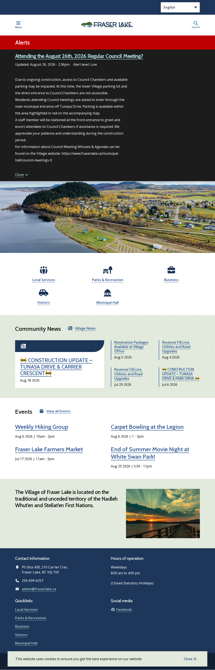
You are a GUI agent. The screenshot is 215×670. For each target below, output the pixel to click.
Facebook (124, 609)
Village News (85, 328)
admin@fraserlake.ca (39, 589)
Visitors (43, 302)
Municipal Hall (107, 302)
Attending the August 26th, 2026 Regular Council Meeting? (79, 56)
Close (188, 659)
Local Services (43, 279)
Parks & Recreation (107, 279)
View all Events (58, 411)
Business (171, 279)
